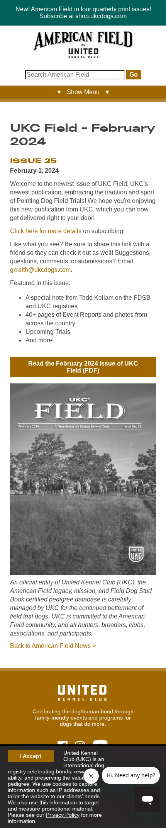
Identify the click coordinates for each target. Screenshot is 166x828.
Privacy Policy (63, 815)
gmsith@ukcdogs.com (40, 269)
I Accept (30, 756)
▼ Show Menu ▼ (83, 92)
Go (133, 74)
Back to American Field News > (53, 645)
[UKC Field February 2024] (83, 572)
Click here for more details (45, 231)
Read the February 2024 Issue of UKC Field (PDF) (83, 367)
